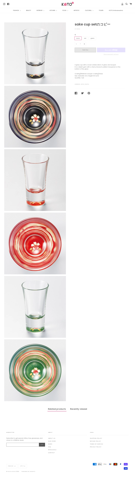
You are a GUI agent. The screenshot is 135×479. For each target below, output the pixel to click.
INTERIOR (40, 10)
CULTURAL (88, 10)
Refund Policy (95, 441)
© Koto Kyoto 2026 (12, 471)
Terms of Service (96, 444)
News (50, 444)
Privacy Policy (95, 447)
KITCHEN (52, 10)
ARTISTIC (76, 10)
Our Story (52, 441)
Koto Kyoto (85, 84)
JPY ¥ (22, 466)
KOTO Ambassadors (116, 10)
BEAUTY (28, 10)
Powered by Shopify (28, 471)
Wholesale (52, 450)
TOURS (101, 10)
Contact (51, 453)
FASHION (16, 10)
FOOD (64, 10)
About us (51, 438)
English (11, 466)
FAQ (49, 447)
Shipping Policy (96, 438)
